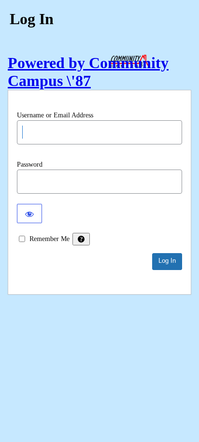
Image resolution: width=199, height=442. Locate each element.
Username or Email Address (55, 115)
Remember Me (49, 238)
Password (30, 164)
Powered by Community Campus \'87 (88, 71)
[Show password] (29, 213)
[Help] (81, 239)
